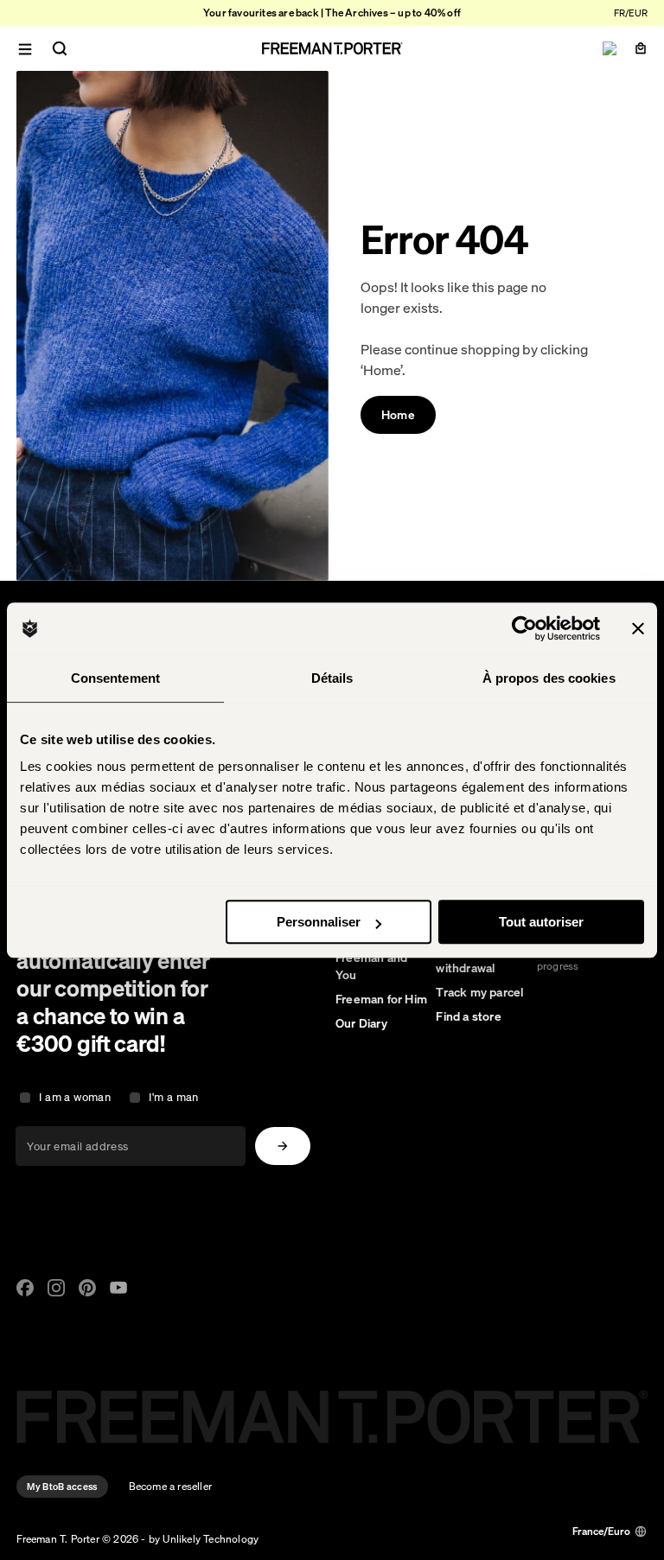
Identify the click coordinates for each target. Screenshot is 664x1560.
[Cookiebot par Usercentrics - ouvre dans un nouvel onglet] (524, 628)
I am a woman (75, 1097)
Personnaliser (319, 921)
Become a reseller (170, 1486)
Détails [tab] (332, 678)
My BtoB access (62, 1486)
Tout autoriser (541, 921)
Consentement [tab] (115, 678)
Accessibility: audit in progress (588, 959)
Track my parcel (479, 992)
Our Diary (361, 1023)
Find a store (468, 1016)
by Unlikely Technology (204, 1538)
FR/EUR (631, 13)
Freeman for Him (381, 999)
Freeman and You (371, 966)
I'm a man (174, 1097)
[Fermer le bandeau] (638, 628)
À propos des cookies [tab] (549, 678)
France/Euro (601, 1531)
